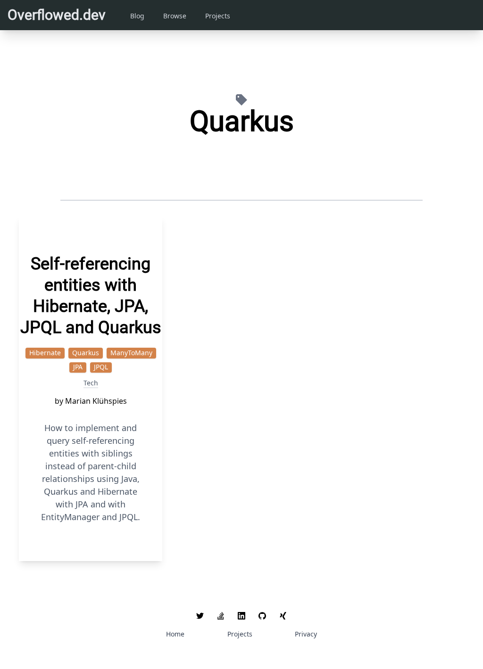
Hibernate (45, 352)
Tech (90, 382)
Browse (174, 15)
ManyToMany (131, 352)
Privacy (306, 633)
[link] (200, 615)
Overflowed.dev (57, 15)
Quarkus (85, 352)
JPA (78, 366)
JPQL (101, 366)
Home (175, 633)
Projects (217, 15)
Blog (137, 15)
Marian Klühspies (96, 401)
